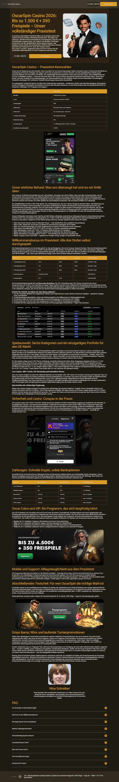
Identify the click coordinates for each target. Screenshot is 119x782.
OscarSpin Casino (14, 4)
